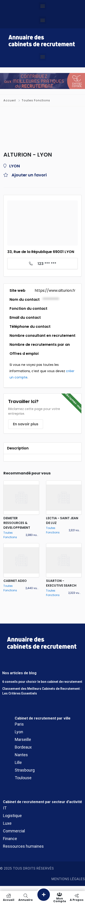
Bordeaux (23, 747)
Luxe (7, 823)
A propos (76, 899)
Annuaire (25, 899)
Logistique (12, 815)
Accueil (10, 100)
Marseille (23, 739)
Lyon (19, 731)
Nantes (21, 754)
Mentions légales (68, 879)
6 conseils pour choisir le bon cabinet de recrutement (42, 681)
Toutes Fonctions (36, 100)
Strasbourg (25, 770)
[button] (42, 6)
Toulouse (23, 777)
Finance (10, 838)
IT (5, 808)
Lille (18, 762)
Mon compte (59, 900)
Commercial (14, 831)
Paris (19, 724)
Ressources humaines (23, 846)
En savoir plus (25, 424)
